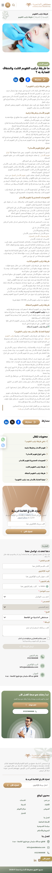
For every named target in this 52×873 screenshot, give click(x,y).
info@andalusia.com (29, 667)
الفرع (47, 612)
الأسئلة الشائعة (44, 822)
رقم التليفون (44, 581)
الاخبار (23, 813)
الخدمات (23, 800)
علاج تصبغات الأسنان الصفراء (39, 236)
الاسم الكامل (44, 561)
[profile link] (39, 860)
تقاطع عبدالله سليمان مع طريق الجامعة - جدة (21, 676)
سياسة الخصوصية (43, 826)
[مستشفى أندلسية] (38, 5)
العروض (47, 809)
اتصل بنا (47, 818)
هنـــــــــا (19, 409)
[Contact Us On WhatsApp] (3, 439)
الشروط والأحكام (43, 831)
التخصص (45, 602)
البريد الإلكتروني (44, 571)
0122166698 (32, 658)
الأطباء (47, 805)
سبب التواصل (44, 591)
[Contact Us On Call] (3, 445)
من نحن (47, 800)
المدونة (23, 805)
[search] (13, 5)
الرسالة (47, 622)
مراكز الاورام (21, 809)
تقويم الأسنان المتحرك (18, 175)
